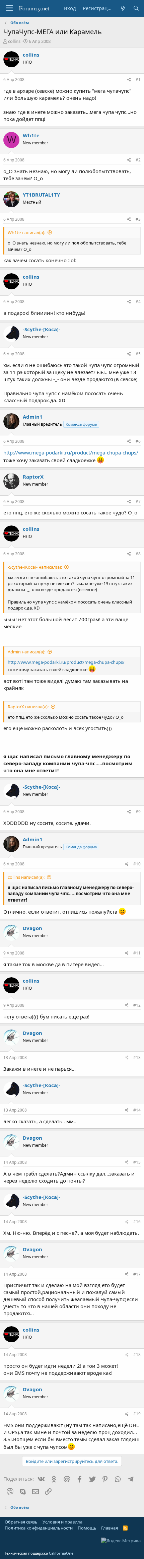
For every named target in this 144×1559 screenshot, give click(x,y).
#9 (138, 811)
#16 (137, 1221)
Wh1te (31, 135)
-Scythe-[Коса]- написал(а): (35, 567)
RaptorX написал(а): (28, 707)
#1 (138, 79)
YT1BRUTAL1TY (41, 194)
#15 (137, 1162)
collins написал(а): (26, 877)
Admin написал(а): (26, 652)
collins (14, 41)
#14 (137, 1110)
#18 (137, 1354)
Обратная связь (21, 1522)
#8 (138, 554)
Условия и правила (62, 1522)
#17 (137, 1274)
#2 (138, 160)
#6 (138, 441)
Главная (109, 1528)
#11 (137, 953)
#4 (138, 301)
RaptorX (33, 476)
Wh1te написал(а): (26, 232)
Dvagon (32, 928)
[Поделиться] (129, 80)
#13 (137, 1057)
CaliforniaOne (61, 1553)
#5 (138, 354)
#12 (137, 1005)
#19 (137, 1414)
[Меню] (9, 8)
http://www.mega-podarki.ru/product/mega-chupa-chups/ (70, 452)
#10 (137, 864)
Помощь (87, 1528)
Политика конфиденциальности (39, 1528)
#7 (138, 501)
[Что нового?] (122, 8)
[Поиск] (136, 8)
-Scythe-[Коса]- (41, 329)
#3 (138, 219)
